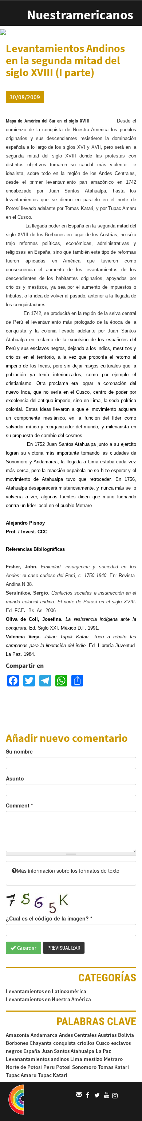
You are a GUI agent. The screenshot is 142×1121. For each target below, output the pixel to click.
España (31, 1050)
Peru (49, 1066)
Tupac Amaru (21, 1074)
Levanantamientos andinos (37, 1058)
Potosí (63, 1066)
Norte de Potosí (24, 1066)
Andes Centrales (77, 1034)
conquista (64, 1042)
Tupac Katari (52, 1074)
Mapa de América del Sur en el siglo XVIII (48, 121)
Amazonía (17, 1034)
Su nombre (19, 751)
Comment (19, 805)
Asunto (15, 778)
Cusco (103, 1042)
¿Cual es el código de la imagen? (49, 918)
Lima (76, 1058)
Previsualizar (63, 948)
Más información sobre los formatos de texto (68, 870)
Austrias (107, 1034)
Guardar (26, 947)
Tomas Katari (113, 1066)
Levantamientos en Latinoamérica (46, 991)
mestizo (93, 1058)
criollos (85, 1042)
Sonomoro (84, 1066)
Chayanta (40, 1042)
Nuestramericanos (80, 15)
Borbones (17, 1042)
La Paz (103, 1050)
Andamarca (44, 1034)
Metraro (113, 1058)
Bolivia (126, 1034)
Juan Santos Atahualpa (68, 1050)
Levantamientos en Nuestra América (48, 999)
